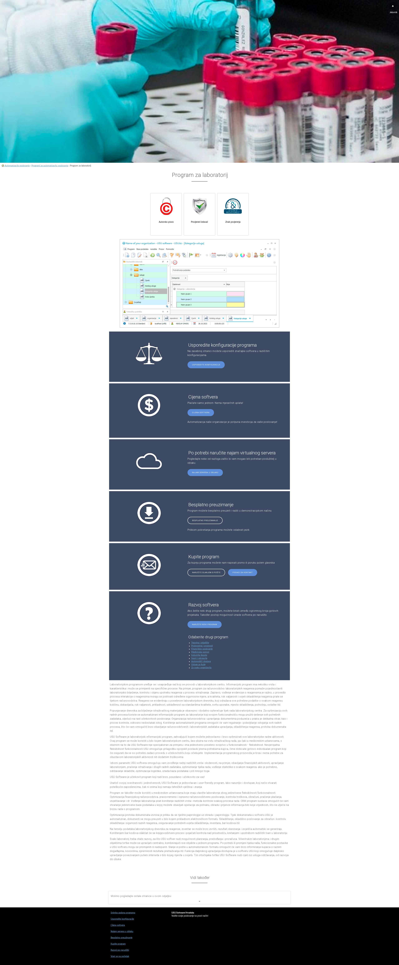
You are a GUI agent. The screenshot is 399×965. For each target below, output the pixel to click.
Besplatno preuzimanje (205, 520)
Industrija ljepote (199, 655)
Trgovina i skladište (200, 643)
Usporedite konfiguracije (206, 365)
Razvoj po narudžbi (120, 950)
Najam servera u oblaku (205, 473)
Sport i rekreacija (199, 658)
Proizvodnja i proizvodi (202, 646)
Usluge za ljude (198, 665)
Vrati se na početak (120, 956)
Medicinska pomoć (200, 652)
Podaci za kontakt (243, 572)
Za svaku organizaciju (201, 668)
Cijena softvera (200, 413)
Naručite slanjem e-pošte (206, 572)
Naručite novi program (204, 625)
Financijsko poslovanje (202, 649)
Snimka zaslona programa (123, 913)
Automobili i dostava (201, 661)
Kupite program (118, 944)
